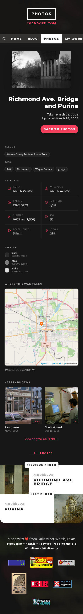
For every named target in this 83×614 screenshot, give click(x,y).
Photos (51, 39)
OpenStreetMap (58, 363)
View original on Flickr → (41, 439)
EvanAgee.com (41, 23)
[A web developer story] (41, 581)
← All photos (41, 453)
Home (16, 39)
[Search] (4, 38)
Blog (33, 39)
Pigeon (44, 363)
